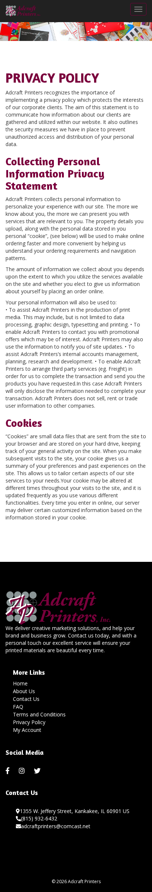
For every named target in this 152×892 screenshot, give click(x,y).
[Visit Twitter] (38, 771)
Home (20, 683)
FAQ (18, 706)
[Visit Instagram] (23, 771)
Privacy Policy (29, 722)
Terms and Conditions (39, 714)
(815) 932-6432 (39, 818)
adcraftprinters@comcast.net (55, 826)
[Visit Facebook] (8, 771)
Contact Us (26, 698)
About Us (24, 691)
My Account (27, 729)
